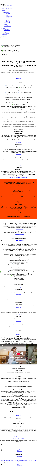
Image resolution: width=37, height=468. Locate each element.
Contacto (5, 32)
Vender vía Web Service (18, 334)
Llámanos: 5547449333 (5, 7)
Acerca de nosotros (6, 33)
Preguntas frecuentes (7, 30)
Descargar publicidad (7, 29)
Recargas (2, 460)
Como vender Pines (8, 19)
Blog (26, 460)
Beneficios (7, 17)
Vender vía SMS (18, 321)
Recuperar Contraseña (9, 5)
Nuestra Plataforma (19, 450)
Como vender (8, 13)
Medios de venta (19, 451)
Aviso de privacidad (19, 456)
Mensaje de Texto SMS (7, 26)
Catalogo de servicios (9, 18)
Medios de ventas (19, 465)
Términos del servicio (31, 462)
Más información (18, 142)
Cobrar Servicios (6, 15)
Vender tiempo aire (6, 12)
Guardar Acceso (3, 5)
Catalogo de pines (8, 21)
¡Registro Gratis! (18, 78)
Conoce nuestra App (7, 22)
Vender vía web (18, 287)
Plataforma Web (29, 460)
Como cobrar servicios (9, 16)
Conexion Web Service (7, 27)
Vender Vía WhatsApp (18, 314)
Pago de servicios (6, 460)
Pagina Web (5, 24)
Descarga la (14, 177)
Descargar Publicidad (17, 460)
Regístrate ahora (19, 452)
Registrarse (3, 10)
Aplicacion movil (6, 25)
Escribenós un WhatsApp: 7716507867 (7, 8)
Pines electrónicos (11, 460)
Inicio (19, 449)
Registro (24, 460)
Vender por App (18, 294)
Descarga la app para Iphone (24, 177)
